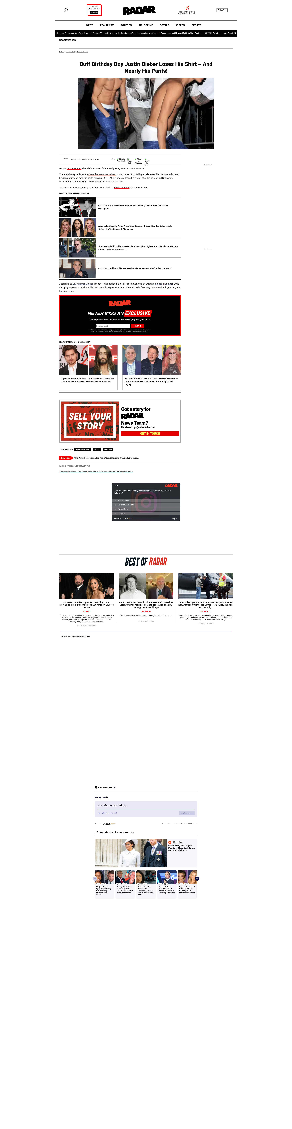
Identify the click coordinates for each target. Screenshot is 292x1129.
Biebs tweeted (121, 187)
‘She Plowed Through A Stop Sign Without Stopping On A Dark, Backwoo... (106, 458)
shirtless (73, 178)
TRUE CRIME (146, 25)
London (108, 449)
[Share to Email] (147, 159)
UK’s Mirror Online (83, 284)
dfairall (66, 158)
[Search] (66, 11)
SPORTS (196, 25)
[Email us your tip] (94, 15)
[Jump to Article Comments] (113, 159)
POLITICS (126, 25)
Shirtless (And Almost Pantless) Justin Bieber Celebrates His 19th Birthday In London (96, 471)
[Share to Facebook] (121, 159)
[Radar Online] (139, 10)
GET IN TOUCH (150, 433)
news (97, 449)
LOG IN (223, 10)
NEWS (89, 25)
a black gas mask (164, 284)
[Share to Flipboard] (138, 159)
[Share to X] (129, 159)
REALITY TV (107, 25)
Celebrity (70, 52)
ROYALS (164, 25)
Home (61, 52)
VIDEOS (180, 25)
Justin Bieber (82, 52)
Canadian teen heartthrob (102, 174)
